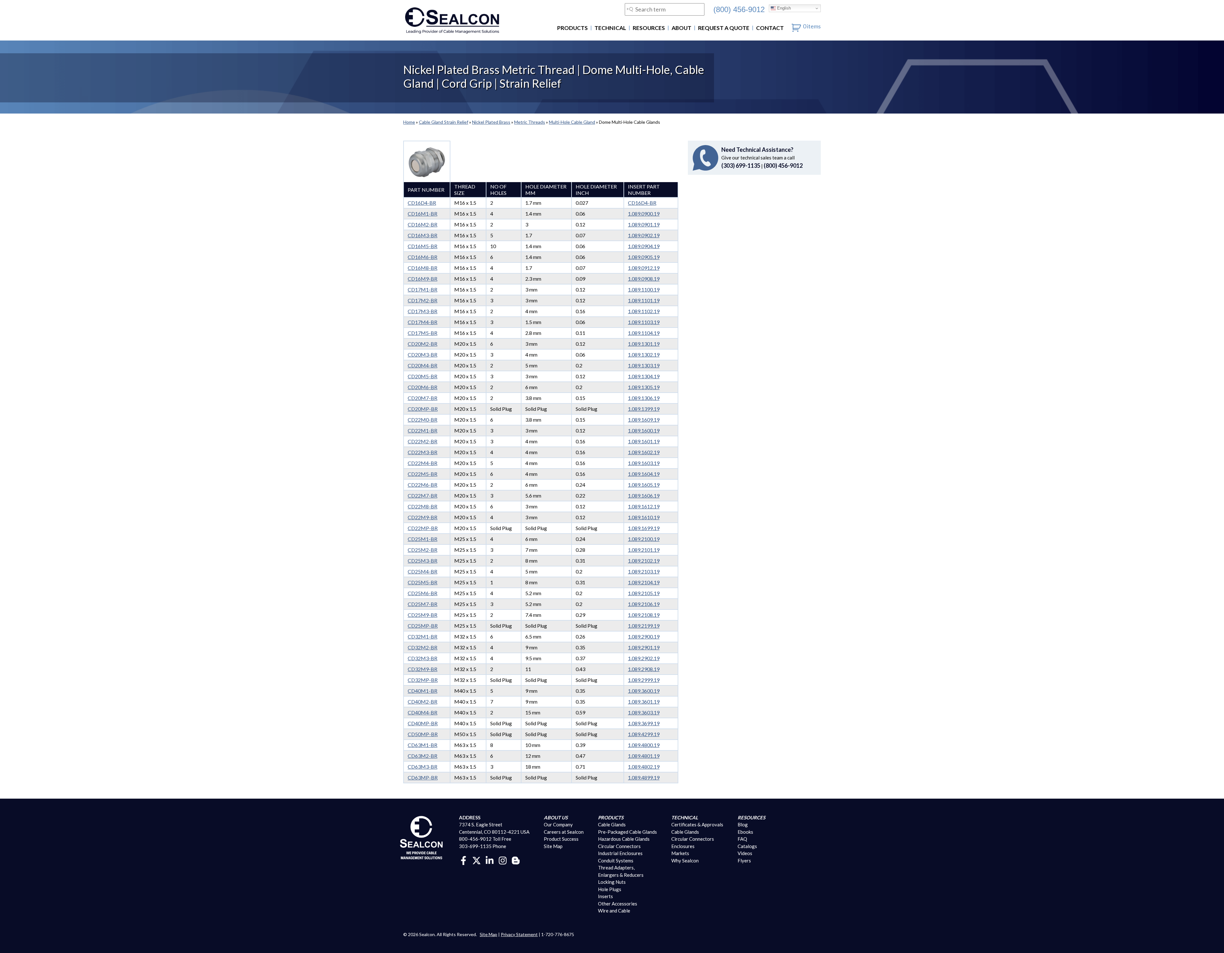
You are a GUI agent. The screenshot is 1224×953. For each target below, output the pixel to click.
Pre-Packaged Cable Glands (627, 832)
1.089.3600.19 (643, 691)
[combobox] (664, 9)
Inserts (605, 896)
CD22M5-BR (422, 474)
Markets (680, 853)
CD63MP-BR (423, 777)
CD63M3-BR (422, 767)
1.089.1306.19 (643, 398)
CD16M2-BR (422, 224)
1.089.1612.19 (643, 506)
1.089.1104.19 (643, 333)
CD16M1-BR (422, 214)
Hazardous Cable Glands (624, 839)
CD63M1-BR (422, 745)
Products (572, 28)
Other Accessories (617, 903)
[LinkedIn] (489, 860)
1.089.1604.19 (643, 474)
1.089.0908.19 (643, 279)
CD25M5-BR (422, 582)
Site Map (553, 846)
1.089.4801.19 (643, 756)
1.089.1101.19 (643, 300)
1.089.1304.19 (643, 376)
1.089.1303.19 (643, 365)
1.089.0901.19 (643, 224)
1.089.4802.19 (643, 767)
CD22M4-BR (422, 463)
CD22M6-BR (422, 485)
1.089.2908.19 (643, 669)
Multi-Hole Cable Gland (572, 122)
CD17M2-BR (422, 300)
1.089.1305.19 (643, 387)
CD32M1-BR (422, 636)
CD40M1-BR (422, 691)
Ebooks (745, 832)
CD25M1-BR (422, 539)
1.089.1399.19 (643, 409)
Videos (745, 853)
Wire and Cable (614, 910)
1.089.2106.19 (643, 604)
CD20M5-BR (422, 376)
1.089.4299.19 (643, 734)
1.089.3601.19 (643, 701)
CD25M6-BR (422, 593)
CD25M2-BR (422, 550)
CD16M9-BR (422, 279)
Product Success (561, 839)
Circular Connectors (619, 846)
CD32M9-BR (422, 669)
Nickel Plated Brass (491, 122)
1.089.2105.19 (643, 593)
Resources (649, 28)
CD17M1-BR (422, 289)
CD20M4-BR (422, 365)
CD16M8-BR (422, 268)
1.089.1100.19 (643, 289)
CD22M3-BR (422, 452)
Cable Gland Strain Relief (443, 122)
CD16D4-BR (422, 203)
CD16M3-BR (422, 235)
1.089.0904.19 (643, 246)
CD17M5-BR (422, 333)
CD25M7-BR (422, 604)
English (783, 8)
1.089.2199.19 (643, 626)
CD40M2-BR (422, 701)
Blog (743, 824)
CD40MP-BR (423, 723)
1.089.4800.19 (643, 745)
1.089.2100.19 (643, 539)
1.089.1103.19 (643, 322)
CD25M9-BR (422, 615)
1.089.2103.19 (643, 571)
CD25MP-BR (423, 626)
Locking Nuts (612, 882)
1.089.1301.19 (643, 344)
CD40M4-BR (422, 712)
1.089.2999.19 (643, 680)
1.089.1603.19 (643, 463)
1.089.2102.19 (643, 561)
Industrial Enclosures (620, 853)
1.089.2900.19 (643, 636)
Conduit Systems (615, 860)
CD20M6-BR (422, 387)
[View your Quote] (796, 26)
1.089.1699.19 (643, 528)
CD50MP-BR (423, 734)
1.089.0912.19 (643, 268)
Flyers (744, 860)
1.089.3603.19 (643, 712)
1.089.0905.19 (643, 257)
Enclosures (683, 846)
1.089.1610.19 (643, 517)
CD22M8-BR (422, 506)
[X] (476, 860)
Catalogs (747, 846)
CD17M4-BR (422, 322)
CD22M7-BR (422, 495)
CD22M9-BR (422, 517)
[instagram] (502, 860)
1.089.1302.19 (643, 354)
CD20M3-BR (422, 354)
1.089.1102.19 (643, 311)
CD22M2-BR (422, 441)
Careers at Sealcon (564, 832)
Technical (610, 28)
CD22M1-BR (422, 430)
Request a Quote (723, 28)
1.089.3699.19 (643, 723)
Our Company (558, 824)
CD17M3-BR (422, 311)
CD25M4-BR (422, 571)
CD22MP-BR (423, 528)
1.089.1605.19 (643, 485)
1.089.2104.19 (643, 582)
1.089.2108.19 (643, 615)
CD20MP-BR (423, 409)
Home (409, 122)
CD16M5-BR (422, 246)
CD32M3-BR (422, 658)
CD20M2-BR (422, 344)
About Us (556, 817)
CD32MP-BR (423, 680)
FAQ (742, 839)
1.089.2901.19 (643, 647)
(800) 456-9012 (739, 9)
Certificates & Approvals (697, 824)
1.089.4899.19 (643, 777)
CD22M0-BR (422, 420)
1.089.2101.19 (643, 550)
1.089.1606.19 (643, 495)
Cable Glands (612, 824)
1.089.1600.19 (643, 430)
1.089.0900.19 (643, 214)
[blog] (515, 860)
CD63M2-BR (422, 756)
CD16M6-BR (422, 257)
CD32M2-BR (422, 647)
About (681, 28)
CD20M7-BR (422, 398)
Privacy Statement (519, 934)
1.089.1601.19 (643, 441)
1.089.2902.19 (643, 658)
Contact (770, 28)
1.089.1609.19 (643, 420)
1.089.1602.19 (643, 452)
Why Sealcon (685, 860)
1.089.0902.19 (643, 235)
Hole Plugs (609, 889)
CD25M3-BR (422, 561)
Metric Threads (529, 122)
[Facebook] (463, 860)
